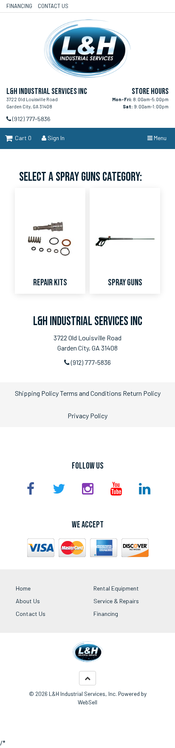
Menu (159, 137)
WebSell (87, 702)
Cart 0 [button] (21, 137)
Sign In (55, 137)
